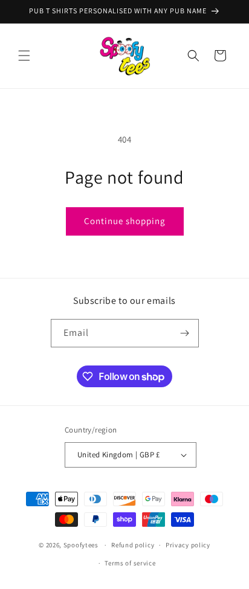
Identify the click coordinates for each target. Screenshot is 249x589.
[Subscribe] (185, 333)
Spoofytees (81, 545)
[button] (24, 55)
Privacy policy (188, 545)
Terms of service (130, 563)
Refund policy (132, 545)
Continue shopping (125, 221)
